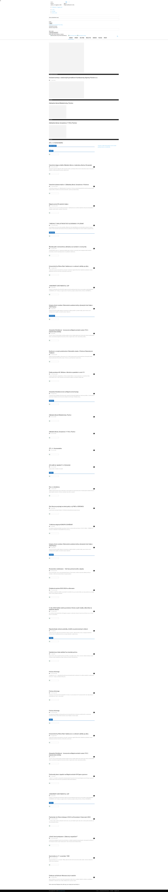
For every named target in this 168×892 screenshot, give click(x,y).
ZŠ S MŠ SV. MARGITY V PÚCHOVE (59, 465)
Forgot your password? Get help (56, 24)
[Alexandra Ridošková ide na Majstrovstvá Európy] (72, 385)
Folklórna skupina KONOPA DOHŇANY (61, 524)
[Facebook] (65, 2)
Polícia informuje (54, 671)
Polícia (100, 37)
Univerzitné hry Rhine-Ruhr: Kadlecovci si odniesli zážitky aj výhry (68, 266)
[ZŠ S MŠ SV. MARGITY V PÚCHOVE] (72, 459)
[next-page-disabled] (50, 149)
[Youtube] (66, 2)
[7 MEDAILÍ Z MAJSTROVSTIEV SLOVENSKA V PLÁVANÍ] (72, 217)
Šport (105, 37)
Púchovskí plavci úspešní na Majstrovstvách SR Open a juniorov (68, 774)
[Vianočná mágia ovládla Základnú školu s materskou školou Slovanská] (72, 158)
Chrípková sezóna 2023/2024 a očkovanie (61, 588)
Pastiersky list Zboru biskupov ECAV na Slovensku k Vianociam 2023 (70, 817)
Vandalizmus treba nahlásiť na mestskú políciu (63, 652)
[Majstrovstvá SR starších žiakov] (72, 197)
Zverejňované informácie (53, 74)
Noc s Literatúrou (54, 487)
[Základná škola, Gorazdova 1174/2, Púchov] (84, 111)
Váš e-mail (51, 31)
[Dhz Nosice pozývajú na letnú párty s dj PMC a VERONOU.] (72, 500)
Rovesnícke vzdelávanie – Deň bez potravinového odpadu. (66, 569)
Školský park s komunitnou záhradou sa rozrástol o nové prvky (67, 247)
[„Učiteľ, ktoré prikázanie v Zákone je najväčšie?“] (72, 830)
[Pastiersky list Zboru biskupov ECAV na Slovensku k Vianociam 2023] (72, 810)
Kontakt (111, 890)
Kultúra (82, 37)
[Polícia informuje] (72, 665)
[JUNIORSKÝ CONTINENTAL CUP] (72, 279)
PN (49, 80)
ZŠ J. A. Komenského (56, 143)
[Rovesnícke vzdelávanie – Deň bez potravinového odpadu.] (72, 562)
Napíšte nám (116, 890)
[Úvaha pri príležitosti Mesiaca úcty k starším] (72, 869)
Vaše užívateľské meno (54, 17)
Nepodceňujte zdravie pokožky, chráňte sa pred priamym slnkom (68, 629)
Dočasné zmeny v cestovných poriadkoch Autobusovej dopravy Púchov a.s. (73, 77)
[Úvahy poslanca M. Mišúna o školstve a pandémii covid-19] (72, 366)
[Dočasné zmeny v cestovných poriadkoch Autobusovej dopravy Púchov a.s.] (84, 58)
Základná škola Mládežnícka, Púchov (61, 103)
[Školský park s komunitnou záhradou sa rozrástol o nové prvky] (72, 240)
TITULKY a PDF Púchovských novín (105, 145)
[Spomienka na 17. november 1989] (72, 849)
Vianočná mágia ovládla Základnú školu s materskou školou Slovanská (70, 165)
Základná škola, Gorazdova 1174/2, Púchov (63, 123)
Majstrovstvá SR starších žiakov (58, 204)
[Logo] (72, 35)
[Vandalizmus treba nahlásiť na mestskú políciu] (72, 646)
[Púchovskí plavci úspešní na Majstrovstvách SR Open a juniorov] (72, 768)
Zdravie (95, 37)
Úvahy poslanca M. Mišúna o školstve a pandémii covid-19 (66, 372)
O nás (97, 890)
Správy (76, 37)
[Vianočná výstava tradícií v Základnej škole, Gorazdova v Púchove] (72, 178)
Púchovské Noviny (61, 890)
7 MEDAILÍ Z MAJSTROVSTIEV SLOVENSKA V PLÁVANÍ (66, 223)
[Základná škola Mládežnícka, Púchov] (84, 89)
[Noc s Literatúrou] (72, 480)
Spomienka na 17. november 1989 (59, 856)
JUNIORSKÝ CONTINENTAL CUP (59, 286)
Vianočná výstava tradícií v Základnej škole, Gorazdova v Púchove (69, 184)
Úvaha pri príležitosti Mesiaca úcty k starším (62, 875)
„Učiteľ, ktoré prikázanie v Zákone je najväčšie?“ (63, 836)
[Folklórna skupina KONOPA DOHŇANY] (72, 518)
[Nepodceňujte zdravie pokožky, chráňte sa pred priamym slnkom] (72, 622)
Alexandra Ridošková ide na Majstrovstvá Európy (63, 392)
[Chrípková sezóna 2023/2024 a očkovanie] (72, 582)
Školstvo (88, 37)
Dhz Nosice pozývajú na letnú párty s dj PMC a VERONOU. (66, 506)
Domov (71, 37)
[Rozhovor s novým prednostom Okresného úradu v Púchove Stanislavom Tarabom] (72, 345)
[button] (117, 36)
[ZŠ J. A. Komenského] (84, 131)
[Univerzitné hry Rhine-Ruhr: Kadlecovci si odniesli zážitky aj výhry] (72, 260)
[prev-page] (49, 149)
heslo (50, 21)
